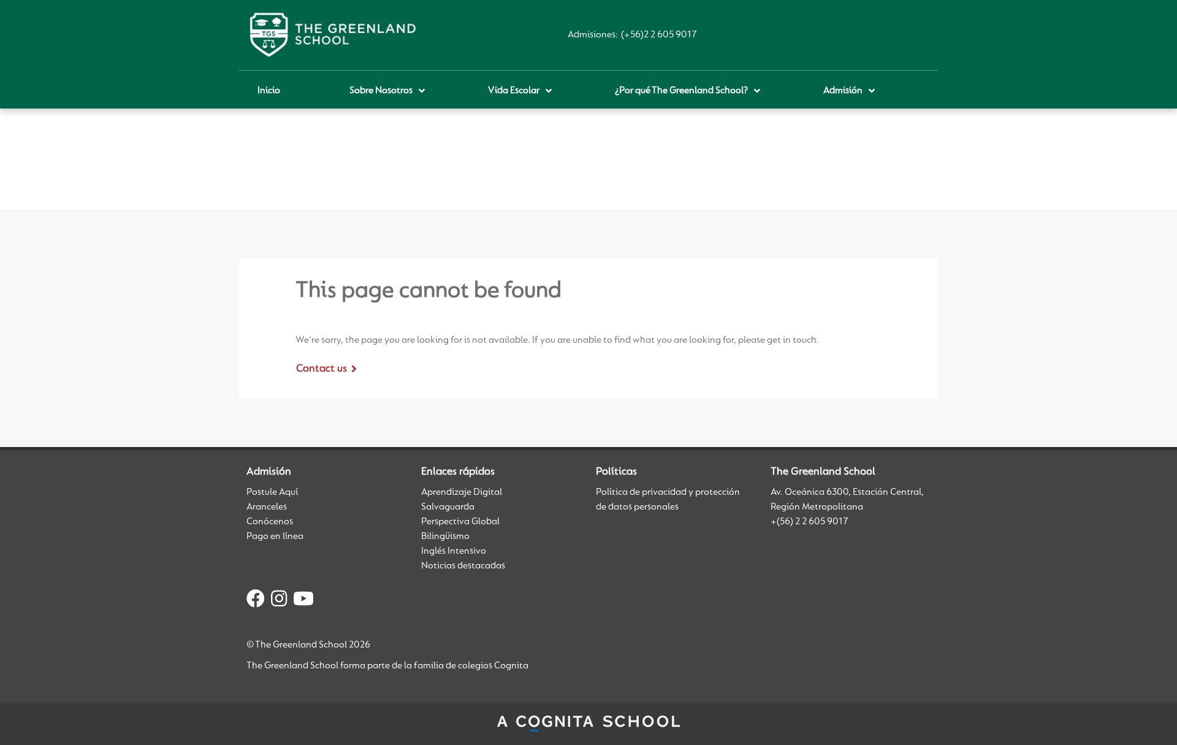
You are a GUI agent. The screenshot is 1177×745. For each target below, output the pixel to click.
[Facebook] (255, 601)
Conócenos (269, 522)
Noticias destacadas (463, 566)
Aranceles (266, 507)
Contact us (321, 369)
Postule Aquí (272, 492)
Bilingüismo (445, 536)
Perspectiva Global (460, 522)
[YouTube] (303, 601)
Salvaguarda (447, 507)
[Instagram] (279, 601)
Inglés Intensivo (453, 551)
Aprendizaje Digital (461, 492)
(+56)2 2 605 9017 (659, 35)
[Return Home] (332, 34)
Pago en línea (274, 536)
